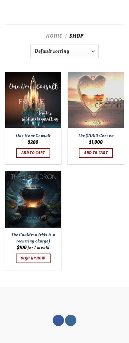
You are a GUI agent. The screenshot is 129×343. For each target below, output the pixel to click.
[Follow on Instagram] (70, 320)
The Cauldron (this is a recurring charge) (33, 238)
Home (54, 36)
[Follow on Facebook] (58, 320)
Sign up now (33, 258)
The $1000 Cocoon (96, 136)
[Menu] (9, 11)
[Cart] (120, 12)
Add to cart (33, 152)
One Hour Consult (33, 136)
